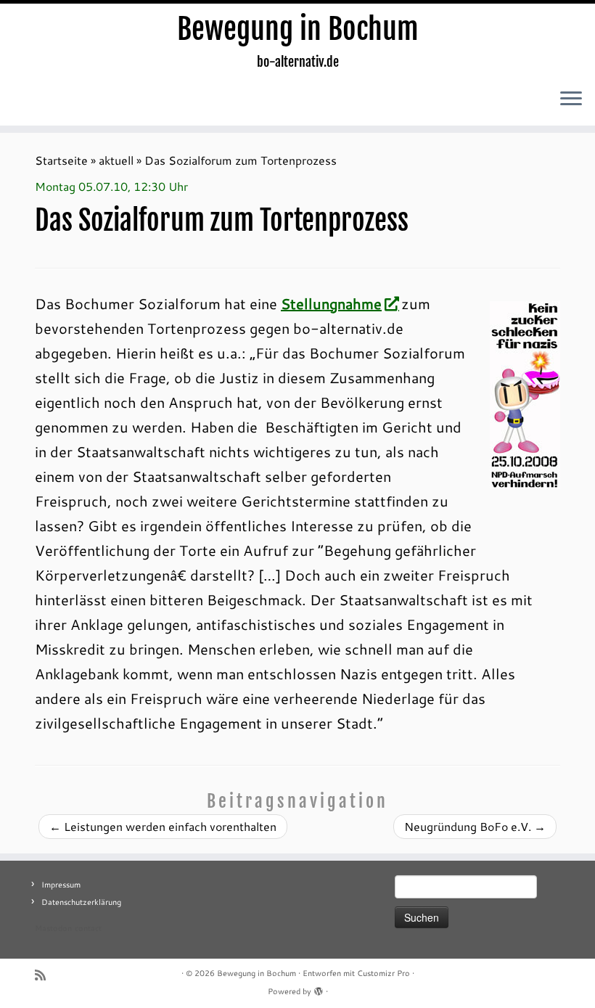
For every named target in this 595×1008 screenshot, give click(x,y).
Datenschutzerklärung (81, 902)
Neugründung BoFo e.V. (475, 826)
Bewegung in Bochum (298, 29)
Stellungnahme (331, 303)
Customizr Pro (383, 973)
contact (88, 928)
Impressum (61, 884)
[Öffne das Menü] (571, 99)
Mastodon (53, 928)
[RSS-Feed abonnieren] (45, 975)
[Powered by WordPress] (318, 988)
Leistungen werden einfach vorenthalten (162, 826)
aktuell (116, 160)
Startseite (61, 160)
